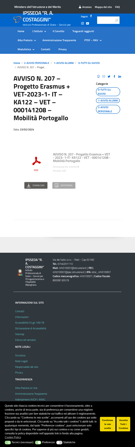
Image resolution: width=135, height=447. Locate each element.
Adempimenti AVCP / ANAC (30, 399)
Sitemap (19, 334)
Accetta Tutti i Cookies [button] (123, 424)
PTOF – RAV (91, 40)
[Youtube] (87, 24)
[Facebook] (91, 16)
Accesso (87, 7)
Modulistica (24, 49)
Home (21, 31)
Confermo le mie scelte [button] (107, 424)
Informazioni (22, 317)
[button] (8, 442)
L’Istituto (37, 31)
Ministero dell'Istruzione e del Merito (37, 7)
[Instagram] (82, 24)
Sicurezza (20, 355)
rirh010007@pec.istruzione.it (69, 272)
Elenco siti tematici (25, 340)
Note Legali (21, 361)
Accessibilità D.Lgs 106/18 (29, 323)
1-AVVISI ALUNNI (64, 63)
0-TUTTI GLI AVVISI (89, 63)
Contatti (45, 49)
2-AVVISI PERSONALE (36, 63)
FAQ (117, 7)
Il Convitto (58, 31)
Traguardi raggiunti (83, 31)
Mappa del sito (103, 7)
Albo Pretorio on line (26, 388)
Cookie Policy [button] (13, 437)
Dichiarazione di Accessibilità (30, 328)
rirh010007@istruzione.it (73, 268)
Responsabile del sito (26, 367)
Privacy (62, 49)
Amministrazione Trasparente (59, 40)
